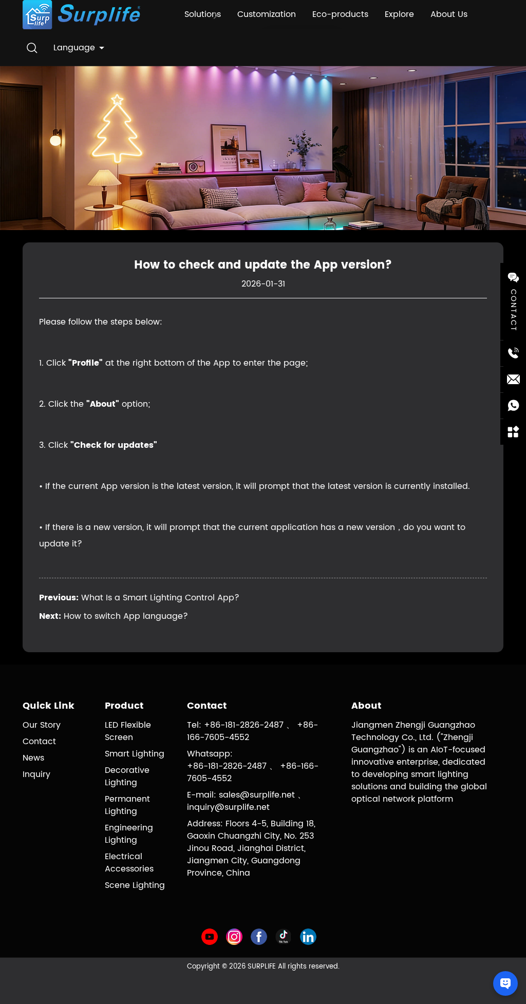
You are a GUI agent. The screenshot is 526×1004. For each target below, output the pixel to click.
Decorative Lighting (127, 776)
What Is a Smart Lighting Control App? (160, 597)
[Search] (32, 47)
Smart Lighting (134, 754)
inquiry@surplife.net (228, 807)
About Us (448, 14)
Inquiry (36, 774)
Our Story (42, 725)
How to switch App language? (126, 616)
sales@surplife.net (257, 795)
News (33, 758)
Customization (266, 14)
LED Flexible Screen (128, 731)
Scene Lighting (135, 885)
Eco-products (340, 14)
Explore (399, 14)
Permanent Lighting (127, 805)
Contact (39, 741)
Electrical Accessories (129, 862)
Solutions (202, 14)
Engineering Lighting (129, 834)
